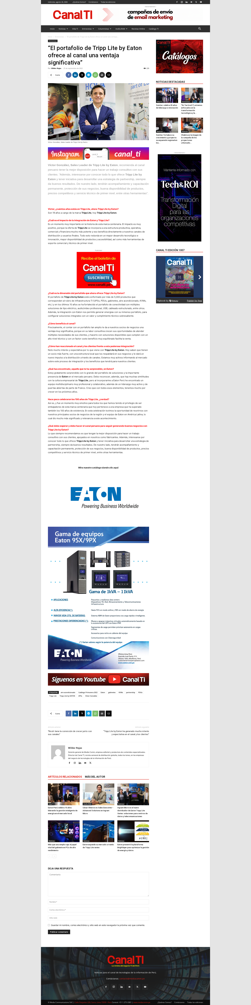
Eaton (103, 692)
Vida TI (75, 28)
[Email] (109, 75)
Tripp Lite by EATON (67, 696)
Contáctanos (93, 2)
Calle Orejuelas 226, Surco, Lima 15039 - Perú (93, 1002)
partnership (130, 692)
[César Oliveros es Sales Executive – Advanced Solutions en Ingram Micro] (98, 794)
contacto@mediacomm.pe (132, 978)
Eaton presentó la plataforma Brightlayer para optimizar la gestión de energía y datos (133, 847)
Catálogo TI (154, 28)
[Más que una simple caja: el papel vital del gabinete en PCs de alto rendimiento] (64, 831)
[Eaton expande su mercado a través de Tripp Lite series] (98, 831)
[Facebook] (177, 2)
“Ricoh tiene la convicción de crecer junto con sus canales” (70, 733)
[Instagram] (182, 2)
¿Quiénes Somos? (79, 2)
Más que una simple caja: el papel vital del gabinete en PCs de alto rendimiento (62, 847)
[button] (199, 29)
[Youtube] (201, 2)
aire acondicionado (68, 692)
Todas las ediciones (108, 2)
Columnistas (103, 28)
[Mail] (191, 2)
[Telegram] (89, 75)
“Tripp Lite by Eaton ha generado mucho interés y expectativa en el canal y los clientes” (126, 733)
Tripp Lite (53, 696)
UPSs (80, 696)
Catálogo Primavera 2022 (87, 692)
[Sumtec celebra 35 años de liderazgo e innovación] (167, 95)
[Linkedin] (186, 2)
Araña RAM (120, 28)
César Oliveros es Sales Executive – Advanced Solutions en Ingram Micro (98, 811)
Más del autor (95, 776)
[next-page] (54, 856)
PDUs (140, 692)
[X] (196, 2)
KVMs (121, 692)
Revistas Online (138, 28)
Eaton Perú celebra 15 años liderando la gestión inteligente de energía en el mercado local (62, 811)
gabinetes (111, 692)
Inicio (52, 28)
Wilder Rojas (56, 68)
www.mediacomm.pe (141, 1002)
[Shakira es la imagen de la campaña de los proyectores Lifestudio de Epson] (192, 125)
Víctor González (91, 696)
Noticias (62, 28)
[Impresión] (102, 75)
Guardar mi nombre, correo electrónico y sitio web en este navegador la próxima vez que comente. (98, 925)
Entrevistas (87, 28)
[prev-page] (50, 856)
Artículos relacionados (65, 776)
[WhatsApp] (95, 75)
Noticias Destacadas (170, 81)
